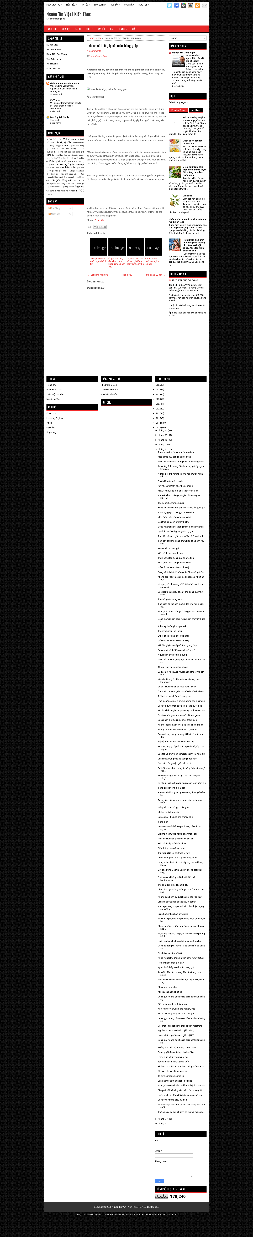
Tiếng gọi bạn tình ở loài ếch (171, 788)
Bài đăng (55, 208)
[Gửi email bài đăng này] (95, 227)
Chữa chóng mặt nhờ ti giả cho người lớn (178, 857)
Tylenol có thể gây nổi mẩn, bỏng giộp (112, 45)
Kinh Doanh (100, 4)
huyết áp (77, 158)
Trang (123, 29)
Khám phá (54, 161)
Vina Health (52, 63)
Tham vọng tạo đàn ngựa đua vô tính (176, 452)
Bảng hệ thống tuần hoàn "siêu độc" (175, 1080)
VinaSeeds (112, 1214)
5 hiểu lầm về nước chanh (170, 481)
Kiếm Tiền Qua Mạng (56, 54)
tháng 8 (163, 449)
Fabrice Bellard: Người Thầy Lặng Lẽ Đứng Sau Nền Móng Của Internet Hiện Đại (195, 61)
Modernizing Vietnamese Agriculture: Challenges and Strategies (63, 89)
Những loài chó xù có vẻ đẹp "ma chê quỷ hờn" (181, 724)
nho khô (66, 171)
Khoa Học (66, 29)
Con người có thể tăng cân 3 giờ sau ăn (177, 650)
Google (81, 155)
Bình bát (75, 142)
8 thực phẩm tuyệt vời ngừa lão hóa (152, 261)
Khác (134, 29)
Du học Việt (52, 44)
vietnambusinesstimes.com (65, 83)
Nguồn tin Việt (53, 399)
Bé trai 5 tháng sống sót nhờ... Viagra (176, 1013)
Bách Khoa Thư (53, 389)
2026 (158, 385)
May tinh (50, 167)
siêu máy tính (62, 174)
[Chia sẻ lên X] (101, 227)
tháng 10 (163, 440)
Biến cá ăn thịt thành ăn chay (172, 843)
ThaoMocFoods (170, 1214)
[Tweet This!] (98, 220)
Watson (72, 191)
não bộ (59, 168)
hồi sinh (69, 158)
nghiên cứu (69, 167)
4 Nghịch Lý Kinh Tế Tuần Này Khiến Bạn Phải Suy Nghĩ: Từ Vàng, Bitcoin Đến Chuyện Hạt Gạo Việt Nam (186, 288)
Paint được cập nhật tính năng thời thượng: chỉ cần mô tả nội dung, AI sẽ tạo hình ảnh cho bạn (194, 245)
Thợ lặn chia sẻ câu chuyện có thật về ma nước (180, 1112)
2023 (158, 399)
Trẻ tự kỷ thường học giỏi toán (172, 626)
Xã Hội (78, 29)
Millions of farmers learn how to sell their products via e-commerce (65, 106)
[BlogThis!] (98, 227)
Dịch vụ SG (123, 1214)
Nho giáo (58, 171)
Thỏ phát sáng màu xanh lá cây (173, 885)
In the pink (163, 821)
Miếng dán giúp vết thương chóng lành (177, 1047)
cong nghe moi (72, 145)
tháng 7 (163, 1119)
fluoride (67, 155)
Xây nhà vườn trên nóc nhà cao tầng (175, 486)
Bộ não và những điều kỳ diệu (172, 1099)
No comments (94, 51)
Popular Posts (178, 110)
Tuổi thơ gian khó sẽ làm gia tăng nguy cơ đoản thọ (135, 261)
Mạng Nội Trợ (53, 68)
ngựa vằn (80, 168)
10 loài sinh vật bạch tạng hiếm (173, 667)
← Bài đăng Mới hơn (98, 274)
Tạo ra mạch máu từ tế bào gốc (173, 1061)
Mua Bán (115, 4)
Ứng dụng (79, 186)
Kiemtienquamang (152, 1214)
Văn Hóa (101, 29)
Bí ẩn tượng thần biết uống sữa (173, 914)
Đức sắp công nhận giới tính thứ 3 (174, 763)
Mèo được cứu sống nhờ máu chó (174, 456)
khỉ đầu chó (66, 161)
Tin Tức (85, 4)
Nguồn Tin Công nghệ (183, 52)
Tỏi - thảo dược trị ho (194, 117)
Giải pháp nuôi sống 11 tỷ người (173, 807)
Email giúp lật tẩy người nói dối (173, 1057)
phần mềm (80, 171)
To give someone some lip (171, 1076)
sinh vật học (74, 174)
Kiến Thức (71, 4)
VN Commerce (53, 49)
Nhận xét (55, 214)
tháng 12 (163, 430)
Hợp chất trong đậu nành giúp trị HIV (176, 1035)
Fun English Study (59, 117)
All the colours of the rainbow (172, 1071)
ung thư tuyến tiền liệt (55, 187)
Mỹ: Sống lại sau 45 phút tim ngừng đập (177, 645)
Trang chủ (127, 274)
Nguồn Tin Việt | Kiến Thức (68, 14)
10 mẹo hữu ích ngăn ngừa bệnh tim (98, 261)
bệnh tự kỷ (61, 142)
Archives (195, 110)
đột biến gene (74, 152)
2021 (158, 404)
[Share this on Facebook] (95, 220)
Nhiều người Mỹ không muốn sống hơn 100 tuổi (181, 958)
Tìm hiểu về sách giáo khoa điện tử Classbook (180, 536)
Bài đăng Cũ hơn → (155, 274)
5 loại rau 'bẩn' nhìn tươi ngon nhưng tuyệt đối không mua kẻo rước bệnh (194, 171)
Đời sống (50, 427)
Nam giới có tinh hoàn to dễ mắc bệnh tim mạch (181, 1085)
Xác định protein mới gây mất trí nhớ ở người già (181, 507)
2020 (158, 408)
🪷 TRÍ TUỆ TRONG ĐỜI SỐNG (183, 280)
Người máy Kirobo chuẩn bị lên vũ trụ (176, 1030)
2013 (158, 427)
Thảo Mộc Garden (55, 394)
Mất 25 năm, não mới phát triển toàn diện (178, 490)
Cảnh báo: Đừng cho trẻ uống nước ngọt (177, 758)
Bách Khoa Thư (54, 4)
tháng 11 (163, 435)
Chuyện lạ (59, 146)
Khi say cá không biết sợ (170, 992)
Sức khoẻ (58, 177)
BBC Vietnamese (71, 139)
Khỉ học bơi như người (168, 812)
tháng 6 (163, 1123)
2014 (158, 423)
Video (63, 191)
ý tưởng (49, 194)
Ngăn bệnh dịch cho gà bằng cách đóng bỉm (180, 941)
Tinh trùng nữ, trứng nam (170, 599)
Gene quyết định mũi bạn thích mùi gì (176, 1052)
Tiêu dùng (61, 183)
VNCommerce (136, 1214)
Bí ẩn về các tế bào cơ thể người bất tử (177, 901)
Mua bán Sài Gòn (109, 394)
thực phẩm (51, 183)
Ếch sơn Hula (57, 155)
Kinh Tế (89, 29)
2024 (158, 394)
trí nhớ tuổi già (78, 183)
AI (47, 139)
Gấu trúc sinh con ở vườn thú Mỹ (173, 522)
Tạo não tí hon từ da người (171, 503)
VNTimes (55, 100)
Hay (112, 29)
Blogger (155, 1207)
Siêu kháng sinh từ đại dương (172, 1004)
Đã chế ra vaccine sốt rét (170, 953)
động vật (62, 152)
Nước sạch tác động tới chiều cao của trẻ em (180, 1095)
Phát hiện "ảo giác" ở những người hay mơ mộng (181, 701)
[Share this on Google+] (102, 220)
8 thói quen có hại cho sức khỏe (173, 636)
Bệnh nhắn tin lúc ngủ (168, 548)
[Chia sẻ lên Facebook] (105, 227)
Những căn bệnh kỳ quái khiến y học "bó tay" (180, 897)
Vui (67, 191)
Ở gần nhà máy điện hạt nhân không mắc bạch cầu (116, 262)
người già (50, 171)
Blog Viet (144, 4)
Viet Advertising (54, 59)
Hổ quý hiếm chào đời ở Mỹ (171, 962)
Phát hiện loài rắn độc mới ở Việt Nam (176, 838)
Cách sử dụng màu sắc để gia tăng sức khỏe (180, 705)
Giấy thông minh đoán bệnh (171, 848)
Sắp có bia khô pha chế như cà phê (175, 817)
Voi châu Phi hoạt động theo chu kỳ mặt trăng (180, 1026)
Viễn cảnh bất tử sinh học (170, 553)
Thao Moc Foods (109, 389)
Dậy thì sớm (58, 149)
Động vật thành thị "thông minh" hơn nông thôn (181, 461)
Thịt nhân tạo (78, 180)
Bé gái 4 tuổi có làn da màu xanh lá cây (177, 686)
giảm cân (74, 155)
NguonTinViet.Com (98, 56)
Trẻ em (69, 183)
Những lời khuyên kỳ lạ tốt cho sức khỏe (177, 729)
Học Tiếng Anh (60, 158)
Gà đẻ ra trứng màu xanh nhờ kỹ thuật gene (179, 715)
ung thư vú (69, 187)
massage (80, 164)
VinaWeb (89, 1214)
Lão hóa (54, 164)
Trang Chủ (51, 29)
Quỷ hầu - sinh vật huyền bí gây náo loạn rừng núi (182, 783)
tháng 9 (163, 444)
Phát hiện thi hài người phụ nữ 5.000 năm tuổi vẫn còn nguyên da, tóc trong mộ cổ (187, 298)
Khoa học (77, 161)
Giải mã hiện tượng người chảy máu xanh (178, 834)
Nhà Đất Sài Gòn (109, 385)
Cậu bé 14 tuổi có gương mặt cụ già (175, 531)
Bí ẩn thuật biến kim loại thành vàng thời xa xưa (181, 1066)
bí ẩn (69, 142)
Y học (98, 38)
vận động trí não (53, 191)
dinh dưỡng (71, 149)
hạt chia (49, 158)
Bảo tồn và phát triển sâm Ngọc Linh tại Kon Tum (181, 754)
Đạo (55, 152)
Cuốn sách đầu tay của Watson (192, 142)
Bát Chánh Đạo (55, 139)
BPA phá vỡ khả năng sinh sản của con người (180, 1090)
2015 (158, 418)
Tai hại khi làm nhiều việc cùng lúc (174, 696)
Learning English (67, 164)
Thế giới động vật (61, 180)
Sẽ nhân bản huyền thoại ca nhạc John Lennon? (181, 710)
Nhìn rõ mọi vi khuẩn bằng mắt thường (176, 1008)
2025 (158, 389)
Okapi (72, 171)
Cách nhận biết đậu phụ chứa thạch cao (177, 720)
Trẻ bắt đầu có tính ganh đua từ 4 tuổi (176, 741)
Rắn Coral (50, 174)
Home (91, 38)
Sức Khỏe (129, 4)
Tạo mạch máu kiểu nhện (170, 631)
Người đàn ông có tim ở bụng (172, 654)
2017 (158, 413)
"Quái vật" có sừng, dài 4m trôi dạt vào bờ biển (181, 691)
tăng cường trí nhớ (71, 177)
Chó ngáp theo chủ (167, 987)
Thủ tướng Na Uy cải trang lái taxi (174, 853)
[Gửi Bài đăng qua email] (89, 226)
